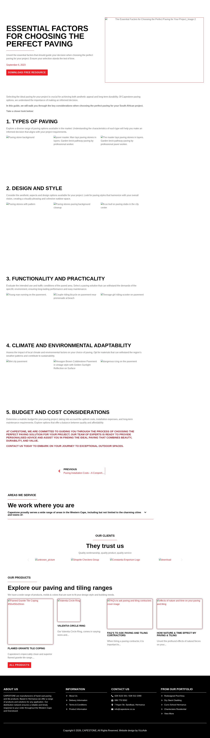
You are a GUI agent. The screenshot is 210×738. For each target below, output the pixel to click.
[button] (81, 515)
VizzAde (142, 730)
